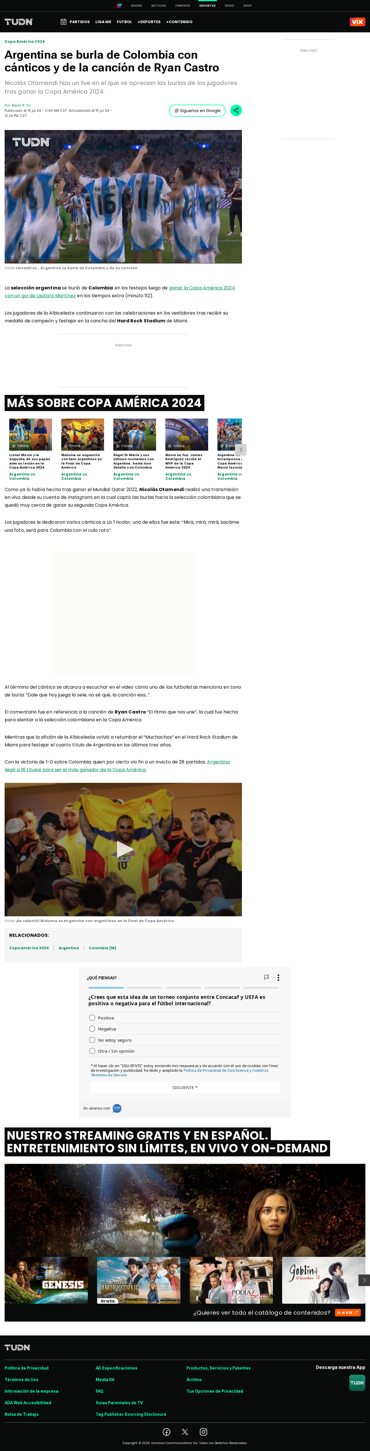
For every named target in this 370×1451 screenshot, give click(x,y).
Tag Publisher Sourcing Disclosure (131, 1414)
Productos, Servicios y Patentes (218, 1368)
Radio (229, 5)
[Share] (236, 110)
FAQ (99, 1391)
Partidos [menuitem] (80, 21)
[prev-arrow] (1, 1280)
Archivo (194, 1379)
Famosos (182, 5)
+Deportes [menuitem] (149, 21)
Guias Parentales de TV (119, 1402)
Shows (136, 5)
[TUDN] (19, 22)
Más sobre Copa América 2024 (104, 403)
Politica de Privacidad (27, 1368)
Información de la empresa (31, 1391)
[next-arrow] (241, 450)
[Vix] (357, 22)
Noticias (158, 5)
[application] (123, 196)
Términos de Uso (21, 1379)
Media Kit (105, 1379)
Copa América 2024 (25, 41)
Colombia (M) (102, 947)
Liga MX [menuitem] (103, 21)
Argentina (69, 947)
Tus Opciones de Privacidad (214, 1391)
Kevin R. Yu (21, 105)
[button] (123, 849)
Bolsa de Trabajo (22, 1414)
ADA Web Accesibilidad (28, 1402)
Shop (247, 5)
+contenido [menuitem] (179, 21)
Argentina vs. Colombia (22, 476)
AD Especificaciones (116, 1368)
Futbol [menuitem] (124, 21)
